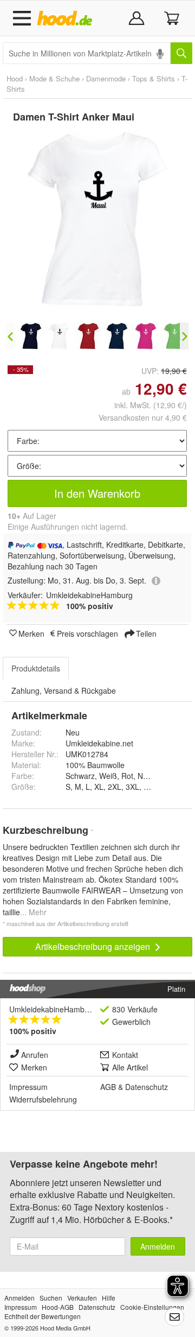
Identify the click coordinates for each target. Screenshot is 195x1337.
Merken (31, 633)
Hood (14, 78)
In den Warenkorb (97, 493)
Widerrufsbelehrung (43, 1099)
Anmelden (157, 1246)
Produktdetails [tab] (35, 668)
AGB (108, 1086)
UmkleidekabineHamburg (52, 1009)
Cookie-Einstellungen (152, 1306)
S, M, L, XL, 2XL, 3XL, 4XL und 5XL (127, 786)
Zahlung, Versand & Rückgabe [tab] (63, 690)
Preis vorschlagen (87, 633)
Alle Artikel (130, 1067)
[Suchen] (181, 53)
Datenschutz (146, 1086)
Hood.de (66, 18)
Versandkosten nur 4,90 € (143, 417)
